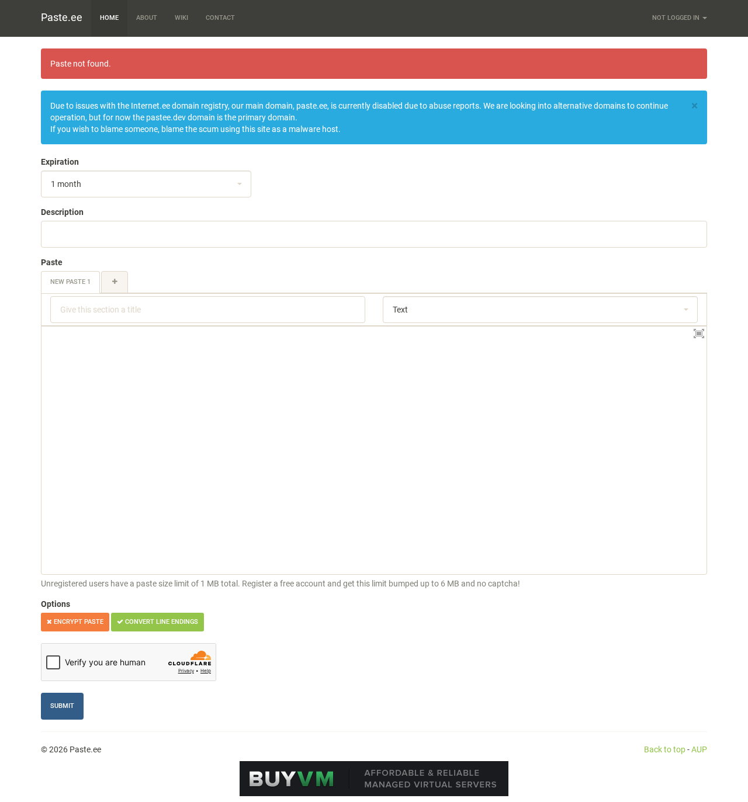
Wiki (181, 18)
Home (109, 18)
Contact (220, 18)
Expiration (60, 161)
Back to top (664, 749)
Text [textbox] (400, 309)
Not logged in (676, 18)
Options (55, 604)
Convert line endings (160, 622)
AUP (699, 749)
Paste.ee (61, 17)
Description (62, 212)
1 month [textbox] (66, 184)
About (146, 18)
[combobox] (146, 184)
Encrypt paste (77, 622)
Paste (52, 262)
